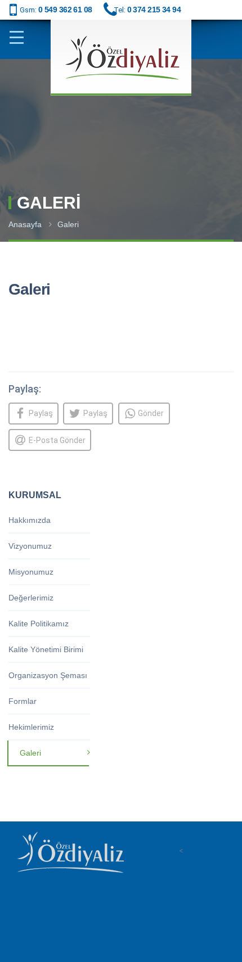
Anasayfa (25, 224)
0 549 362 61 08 (65, 9)
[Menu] (21, 38)
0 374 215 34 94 (154, 9)
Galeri (68, 224)
